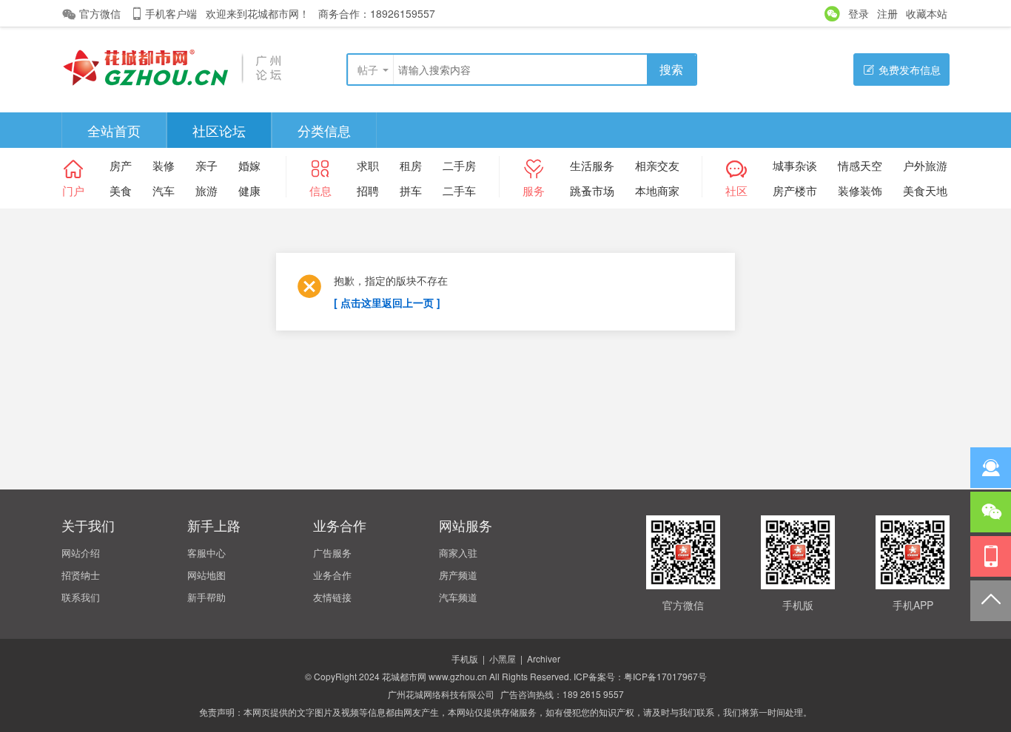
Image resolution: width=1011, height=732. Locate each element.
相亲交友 (657, 165)
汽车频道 (458, 597)
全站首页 (114, 130)
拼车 (411, 190)
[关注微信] (990, 512)
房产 (121, 165)
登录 (858, 13)
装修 (163, 165)
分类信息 (324, 130)
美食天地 (925, 190)
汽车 (163, 190)
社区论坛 (219, 130)
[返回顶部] (990, 600)
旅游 (206, 190)
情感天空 (860, 165)
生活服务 (592, 165)
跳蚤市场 (592, 190)
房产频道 (458, 575)
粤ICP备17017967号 (665, 676)
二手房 (459, 165)
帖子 (367, 69)
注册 (887, 13)
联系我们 (80, 597)
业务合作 (332, 575)
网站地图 (206, 575)
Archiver (543, 658)
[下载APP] (990, 556)
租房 (411, 165)
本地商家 (657, 190)
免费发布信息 (910, 69)
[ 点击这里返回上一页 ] (387, 302)
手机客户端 (171, 13)
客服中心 (206, 553)
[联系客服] (990, 467)
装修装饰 (860, 190)
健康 (249, 190)
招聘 (368, 190)
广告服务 (332, 553)
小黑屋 (502, 658)
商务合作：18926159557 (376, 13)
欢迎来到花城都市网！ (257, 13)
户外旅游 (925, 165)
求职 (368, 165)
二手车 (459, 190)
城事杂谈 (795, 165)
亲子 (206, 165)
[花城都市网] (172, 66)
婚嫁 (249, 165)
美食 (121, 190)
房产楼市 (795, 190)
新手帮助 (206, 597)
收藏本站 (926, 13)
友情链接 (332, 597)
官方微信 (100, 13)
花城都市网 (404, 676)
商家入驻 (458, 553)
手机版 (464, 658)
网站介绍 (80, 553)
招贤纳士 (80, 575)
